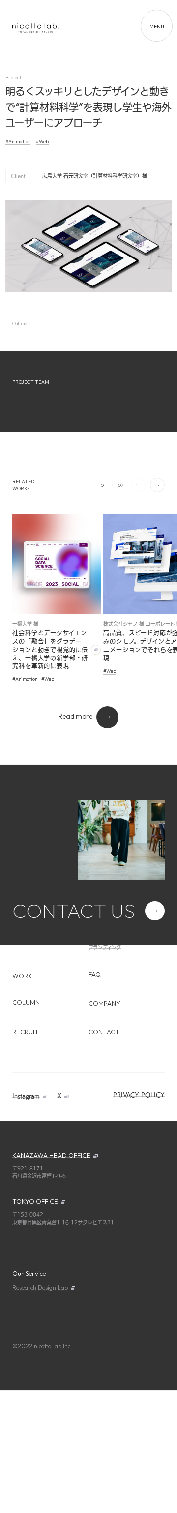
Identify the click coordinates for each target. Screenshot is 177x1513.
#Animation (17, 141)
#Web (42, 141)
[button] (157, 485)
